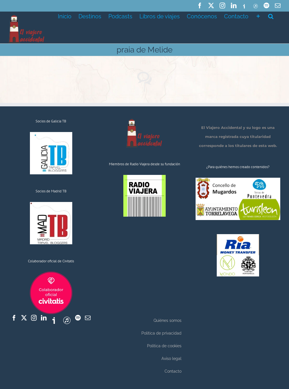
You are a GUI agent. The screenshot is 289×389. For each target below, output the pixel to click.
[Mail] (88, 318)
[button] (270, 16)
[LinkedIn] (44, 318)
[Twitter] (24, 318)
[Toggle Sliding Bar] (258, 16)
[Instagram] (34, 318)
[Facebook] (14, 318)
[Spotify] (78, 318)
